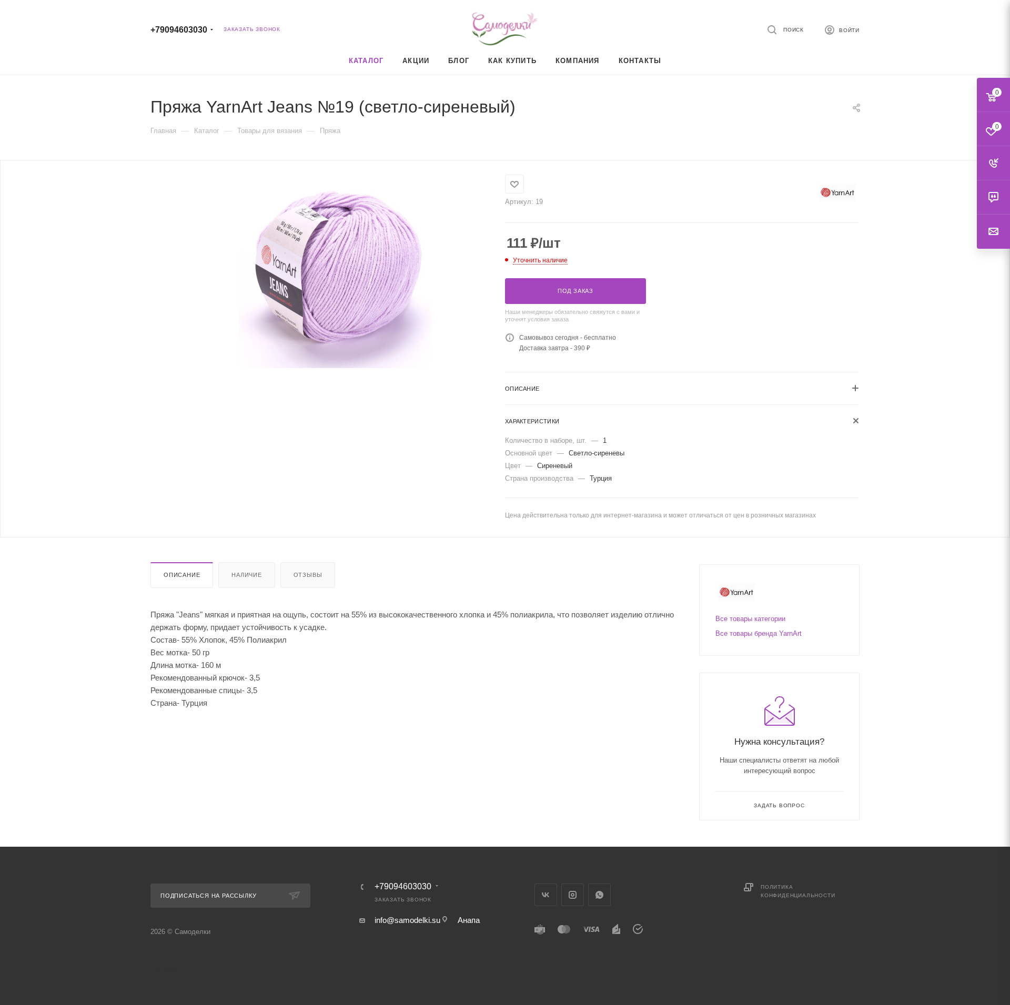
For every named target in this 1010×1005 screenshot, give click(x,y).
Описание (182, 575)
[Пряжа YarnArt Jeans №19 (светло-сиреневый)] (335, 271)
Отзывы (308, 575)
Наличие (246, 575)
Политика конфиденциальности (798, 891)
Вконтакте (545, 895)
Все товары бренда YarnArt (758, 633)
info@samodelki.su (407, 920)
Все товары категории (750, 619)
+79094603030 (178, 29)
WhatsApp (599, 895)
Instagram (572, 895)
